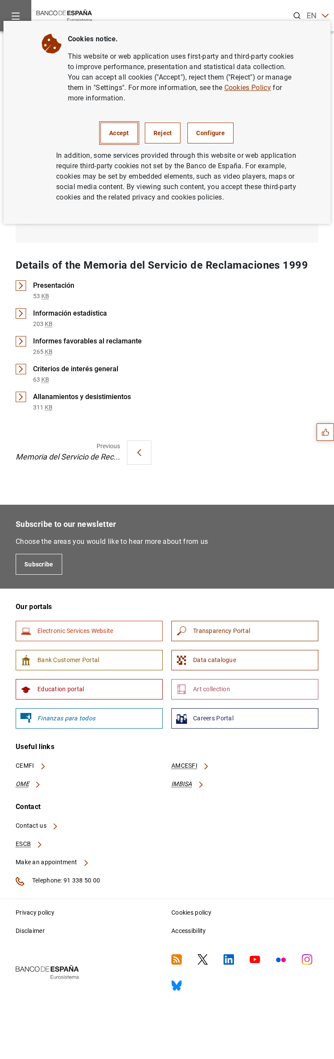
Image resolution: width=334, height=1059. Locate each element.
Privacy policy (35, 912)
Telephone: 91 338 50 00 (65, 880)
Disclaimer (30, 930)
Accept (119, 133)
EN (312, 15)
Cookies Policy (247, 87)
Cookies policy (191, 912)
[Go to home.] (64, 15)
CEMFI (26, 765)
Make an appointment (47, 862)
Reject (163, 133)
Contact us (32, 825)
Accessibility (188, 930)
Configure (210, 133)
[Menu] (15, 15)
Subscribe (38, 564)
